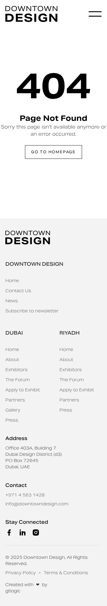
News (11, 300)
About (12, 359)
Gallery (12, 410)
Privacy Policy (20, 572)
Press (11, 420)
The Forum (17, 379)
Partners (15, 400)
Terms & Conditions (66, 572)
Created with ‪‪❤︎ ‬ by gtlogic (26, 588)
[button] (95, 14)
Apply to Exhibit (22, 390)
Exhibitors (16, 369)
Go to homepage (53, 152)
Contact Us (18, 290)
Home (12, 280)
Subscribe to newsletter (32, 311)
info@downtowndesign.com (36, 504)
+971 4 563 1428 (25, 495)
